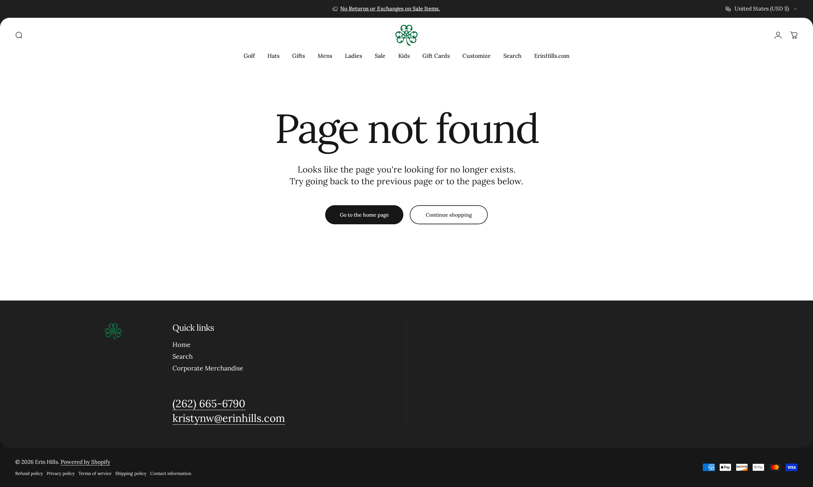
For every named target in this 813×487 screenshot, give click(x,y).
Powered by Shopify (85, 461)
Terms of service (94, 473)
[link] (208, 403)
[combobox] (762, 9)
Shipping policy (130, 473)
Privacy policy (61, 473)
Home (181, 345)
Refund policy (29, 473)
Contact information (170, 473)
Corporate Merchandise (207, 368)
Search (182, 357)
